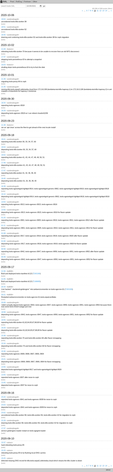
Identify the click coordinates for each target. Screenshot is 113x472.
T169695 (36, 281)
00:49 (3, 257)
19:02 (3, 155)
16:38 (3, 186)
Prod (12, 2)
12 (100, 11)
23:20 (3, 397)
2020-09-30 (7, 99)
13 (103, 11)
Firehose (27, 2)
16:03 (3, 65)
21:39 (3, 79)
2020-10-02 (7, 45)
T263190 (36, 274)
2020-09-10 (7, 438)
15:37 (3, 443)
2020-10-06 (7, 15)
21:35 (3, 87)
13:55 (3, 367)
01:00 (3, 241)
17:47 (3, 171)
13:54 (3, 202)
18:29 (3, 111)
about (108, 470)
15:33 (3, 450)
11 (98, 11)
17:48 (3, 163)
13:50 (3, 210)
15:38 (3, 336)
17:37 (3, 57)
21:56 (3, 271)
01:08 (3, 233)
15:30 (3, 351)
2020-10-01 (7, 75)
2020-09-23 (7, 121)
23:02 (3, 413)
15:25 (3, 458)
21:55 (3, 279)
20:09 (3, 302)
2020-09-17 (7, 267)
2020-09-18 (7, 135)
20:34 (3, 287)
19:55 (3, 320)
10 (95, 11)
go (44, 6)
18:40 (3, 35)
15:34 (3, 343)
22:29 (3, 420)
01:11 (3, 225)
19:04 (3, 19)
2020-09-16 (7, 393)
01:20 (3, 218)
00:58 (3, 249)
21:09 (3, 49)
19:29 (3, 328)
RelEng (19, 2)
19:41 (3, 139)
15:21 (3, 359)
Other (35, 2)
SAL (5, 1)
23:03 (3, 405)
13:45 (3, 383)
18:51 (3, 27)
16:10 (3, 194)
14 (106, 11)
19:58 (3, 312)
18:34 (3, 103)
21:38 (3, 125)
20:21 (3, 295)
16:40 (3, 178)
